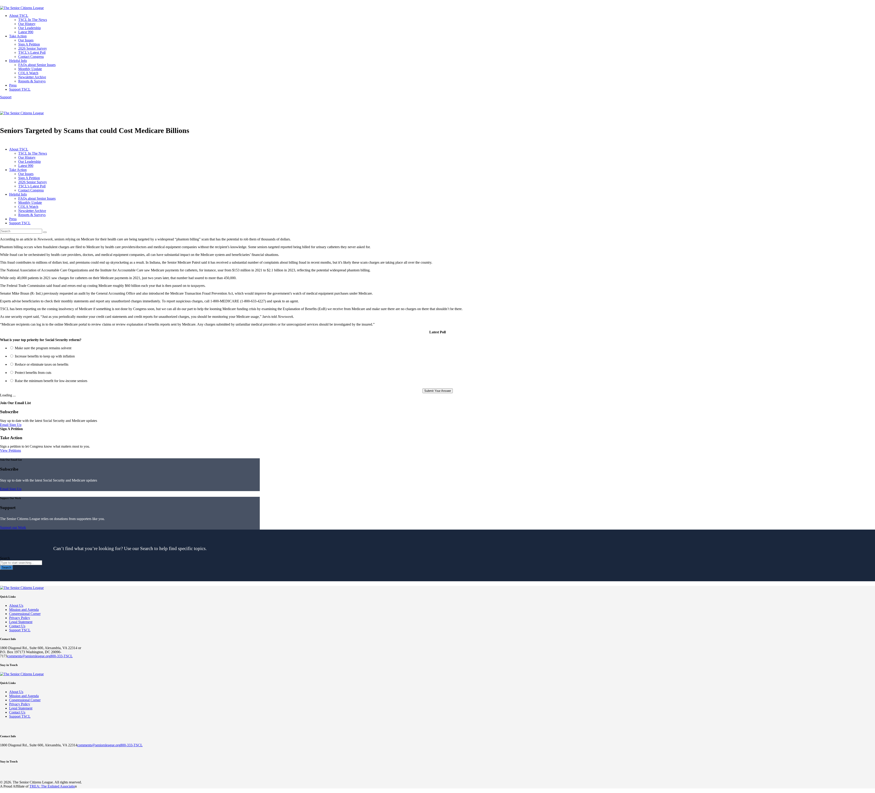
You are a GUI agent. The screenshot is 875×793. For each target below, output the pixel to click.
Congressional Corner (25, 614)
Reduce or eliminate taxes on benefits (41, 364)
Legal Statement (20, 622)
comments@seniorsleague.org (28, 656)
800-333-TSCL (61, 656)
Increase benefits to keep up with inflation (45, 356)
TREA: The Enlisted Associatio (52, 786)
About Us (16, 605)
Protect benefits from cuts (33, 373)
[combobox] (21, 562)
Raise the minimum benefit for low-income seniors (51, 381)
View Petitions (10, 450)
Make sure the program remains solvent (43, 348)
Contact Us (17, 626)
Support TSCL (20, 630)
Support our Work (13, 527)
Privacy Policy (19, 618)
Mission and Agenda (24, 610)
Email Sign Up (10, 425)
